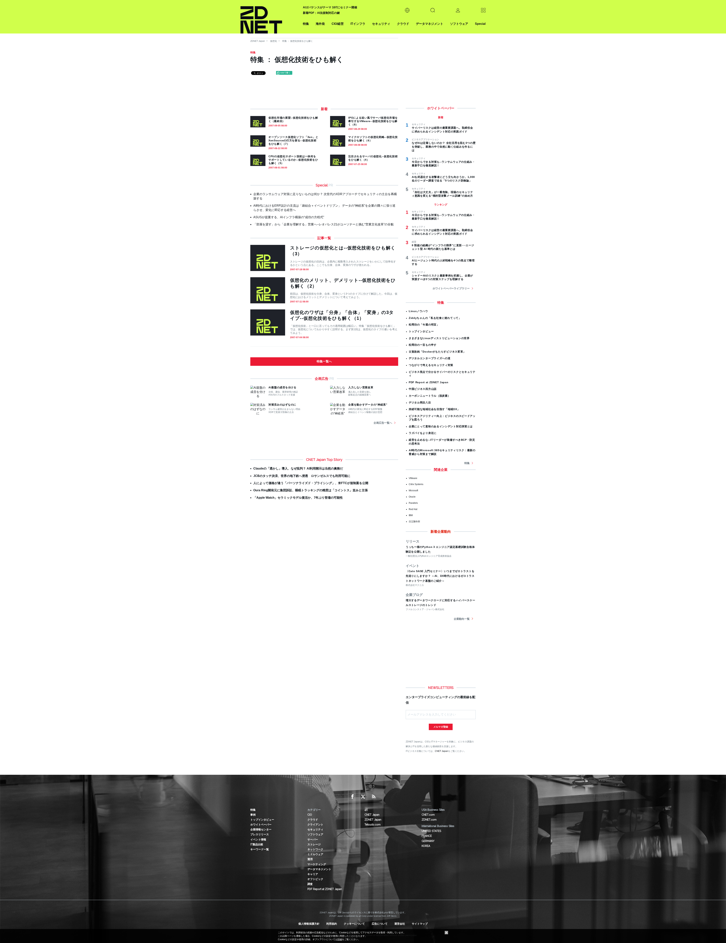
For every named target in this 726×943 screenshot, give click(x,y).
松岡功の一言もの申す (423, 344)
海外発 (320, 23)
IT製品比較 (256, 844)
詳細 (339, 939)
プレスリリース (259, 834)
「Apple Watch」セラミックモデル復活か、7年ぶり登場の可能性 (298, 497)
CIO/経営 (338, 23)
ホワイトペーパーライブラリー (451, 288)
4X (366, 809)
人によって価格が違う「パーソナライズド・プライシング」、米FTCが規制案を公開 (310, 483)
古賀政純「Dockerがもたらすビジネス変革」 (437, 351)
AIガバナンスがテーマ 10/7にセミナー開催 (330, 7)
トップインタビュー (421, 331)
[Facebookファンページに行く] (352, 796)
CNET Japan (441, 751)
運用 (310, 859)
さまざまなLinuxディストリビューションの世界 (439, 338)
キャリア (312, 874)
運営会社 (399, 923)
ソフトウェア (459, 23)
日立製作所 (414, 521)
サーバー (312, 839)
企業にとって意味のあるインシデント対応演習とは (441, 426)
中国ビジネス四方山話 (423, 388)
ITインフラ (358, 23)
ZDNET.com (429, 819)
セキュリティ (381, 23)
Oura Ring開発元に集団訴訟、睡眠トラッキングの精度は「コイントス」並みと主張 (310, 490)
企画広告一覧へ (383, 422)
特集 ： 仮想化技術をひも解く (297, 41)
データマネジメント (429, 23)
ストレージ (314, 844)
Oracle (412, 496)
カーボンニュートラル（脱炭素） (430, 395)
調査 (310, 883)
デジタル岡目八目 (420, 402)
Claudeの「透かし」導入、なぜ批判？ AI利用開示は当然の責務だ (298, 468)
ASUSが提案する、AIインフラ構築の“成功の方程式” (288, 217)
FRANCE (427, 835)
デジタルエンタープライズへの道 (430, 358)
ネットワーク (315, 849)
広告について (380, 923)
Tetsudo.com (373, 824)
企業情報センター (260, 829)
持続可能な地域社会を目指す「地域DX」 (434, 409)
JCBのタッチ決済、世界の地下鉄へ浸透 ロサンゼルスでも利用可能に (301, 475)
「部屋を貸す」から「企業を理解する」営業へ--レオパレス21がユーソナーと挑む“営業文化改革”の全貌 (323, 224)
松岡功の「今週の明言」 (424, 324)
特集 (306, 23)
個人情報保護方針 (309, 923)
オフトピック (315, 879)
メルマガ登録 (440, 726)
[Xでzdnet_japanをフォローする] (363, 796)
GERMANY (428, 841)
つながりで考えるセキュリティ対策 (431, 365)
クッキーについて (354, 923)
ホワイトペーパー (260, 824)
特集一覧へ (324, 361)
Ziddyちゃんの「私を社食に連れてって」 (435, 317)
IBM (411, 515)
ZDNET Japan (257, 41)
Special (480, 23)
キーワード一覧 (259, 849)
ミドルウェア (315, 854)
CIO (309, 814)
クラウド (403, 23)
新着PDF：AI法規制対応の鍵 (321, 12)
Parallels (413, 503)
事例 (253, 814)
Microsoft (413, 490)
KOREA (426, 845)
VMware (413, 478)
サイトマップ (420, 923)
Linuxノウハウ (418, 311)
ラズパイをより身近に (423, 433)
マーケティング (316, 864)
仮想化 (273, 41)
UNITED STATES (431, 830)
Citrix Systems (416, 484)
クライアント (315, 824)
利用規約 (331, 923)
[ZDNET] (269, 16)
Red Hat (413, 509)
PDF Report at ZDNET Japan (428, 382)
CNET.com (428, 814)
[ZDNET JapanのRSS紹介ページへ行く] (373, 796)
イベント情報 (258, 839)
